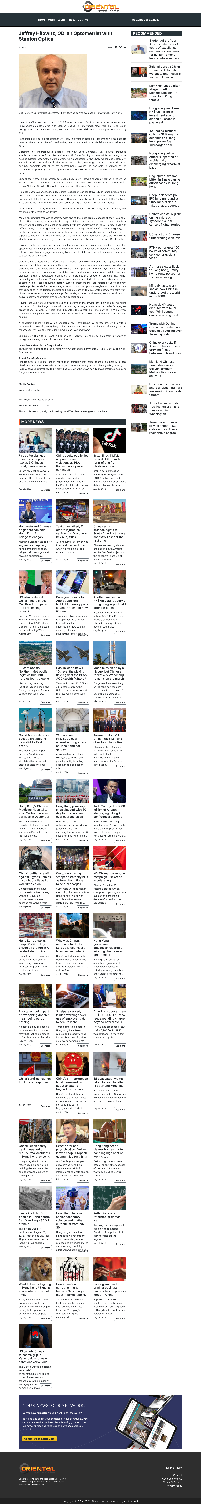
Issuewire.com (74, 122)
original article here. (96, 411)
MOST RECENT (56, 19)
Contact (177, 1475)
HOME (42, 19)
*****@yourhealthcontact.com (36, 399)
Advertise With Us (172, 1478)
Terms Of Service (172, 1482)
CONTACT (84, 19)
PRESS (71, 19)
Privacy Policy (174, 1485)
